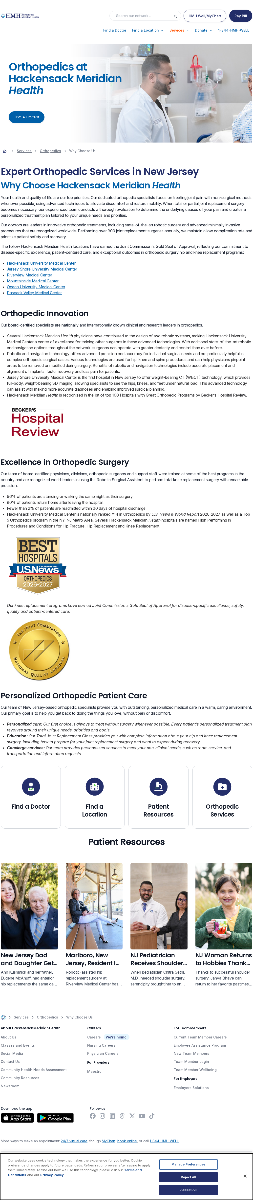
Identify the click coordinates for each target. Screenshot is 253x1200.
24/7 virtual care (74, 1141)
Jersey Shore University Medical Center (42, 269)
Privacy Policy (52, 1175)
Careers (94, 1037)
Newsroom (10, 1086)
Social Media (12, 1053)
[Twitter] (132, 1116)
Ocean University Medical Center (36, 286)
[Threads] (122, 1116)
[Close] (245, 1176)
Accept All (188, 1190)
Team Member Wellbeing (195, 1070)
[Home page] (5, 150)
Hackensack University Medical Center (41, 263)
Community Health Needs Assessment (34, 1070)
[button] (114, 30)
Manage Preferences (188, 1164)
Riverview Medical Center (29, 275)
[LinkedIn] (112, 1116)
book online (127, 1141)
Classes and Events (18, 1045)
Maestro (94, 1071)
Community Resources (20, 1078)
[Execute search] (177, 16)
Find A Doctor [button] (26, 117)
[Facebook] (93, 1116)
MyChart (108, 1141)
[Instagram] (102, 1116)
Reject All (188, 1177)
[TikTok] (152, 1116)
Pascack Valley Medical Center (34, 292)
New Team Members (191, 1053)
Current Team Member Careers (200, 1037)
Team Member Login (191, 1061)
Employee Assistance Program (200, 1045)
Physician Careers (103, 1053)
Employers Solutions (191, 1088)
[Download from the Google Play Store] (55, 1118)
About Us (8, 1037)
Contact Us (10, 1061)
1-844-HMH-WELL (164, 1141)
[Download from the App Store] (17, 1118)
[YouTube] (142, 1116)
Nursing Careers (101, 1045)
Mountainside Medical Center (33, 280)
